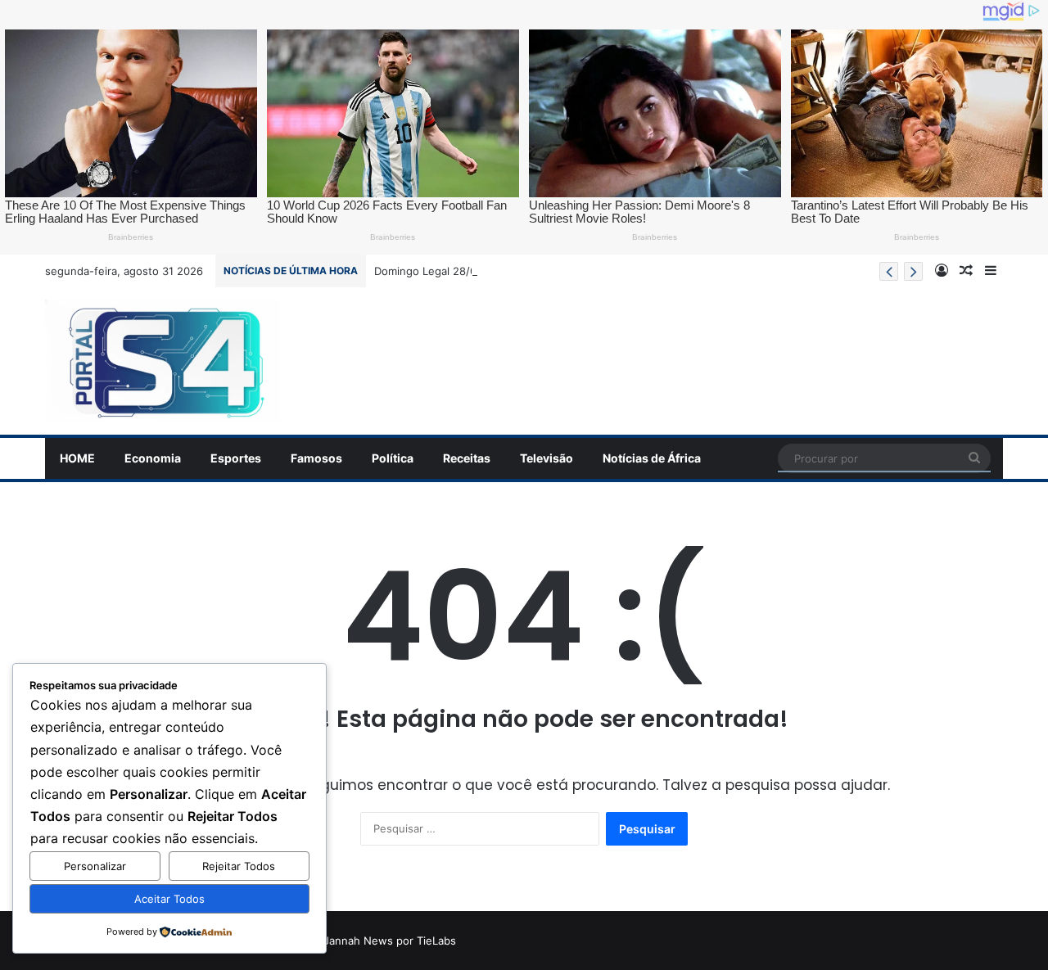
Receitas (466, 458)
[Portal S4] (162, 361)
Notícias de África (652, 458)
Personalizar (95, 866)
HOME (77, 458)
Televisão (546, 458)
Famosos (316, 458)
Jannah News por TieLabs (389, 940)
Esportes (235, 458)
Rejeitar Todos (238, 866)
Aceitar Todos (169, 898)
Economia (152, 458)
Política (392, 458)
